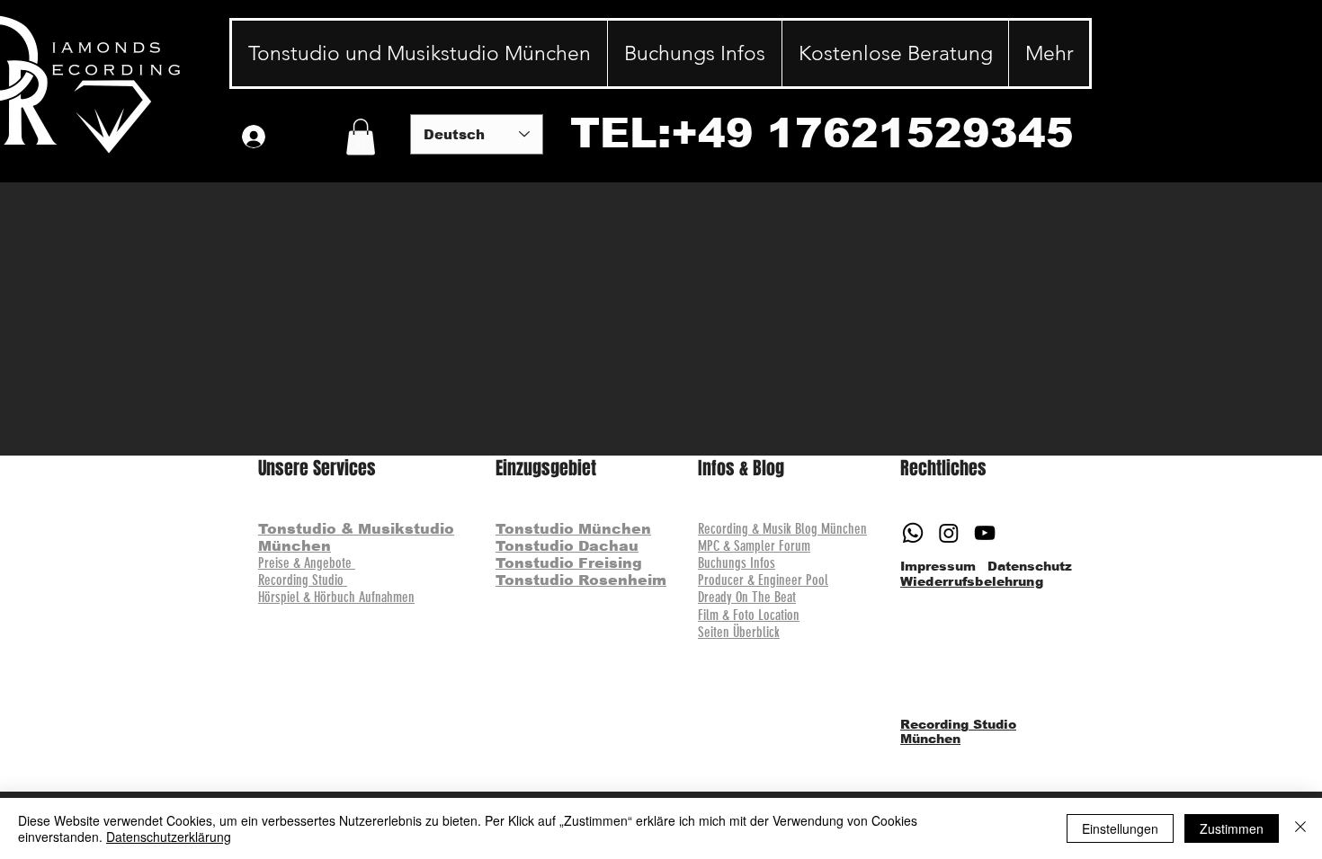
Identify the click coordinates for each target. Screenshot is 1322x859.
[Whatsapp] (912, 532)
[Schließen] (1300, 828)
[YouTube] (984, 532)
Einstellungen (1120, 828)
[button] (360, 137)
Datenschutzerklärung (168, 837)
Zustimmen (1232, 828)
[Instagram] (948, 532)
